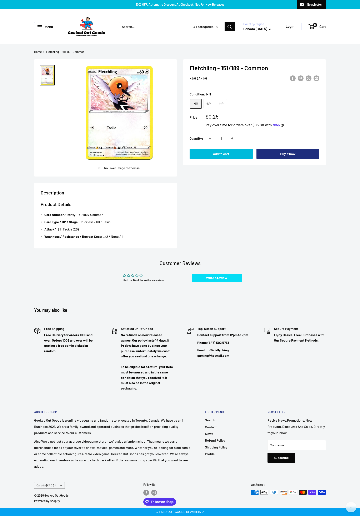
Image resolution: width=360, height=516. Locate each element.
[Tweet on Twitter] (308, 78)
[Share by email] (316, 78)
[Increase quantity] (232, 138)
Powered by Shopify (47, 501)
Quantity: (196, 138)
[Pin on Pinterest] (301, 78)
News (209, 434)
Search (210, 420)
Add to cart (221, 154)
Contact (211, 427)
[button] (180, 512)
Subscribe (281, 458)
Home (38, 52)
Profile (210, 454)
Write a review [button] (216, 278)
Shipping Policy (216, 447)
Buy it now (287, 154)
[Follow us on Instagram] (154, 493)
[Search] (230, 26)
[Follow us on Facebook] (146, 493)
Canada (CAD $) (45, 485)
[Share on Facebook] (293, 78)
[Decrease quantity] (210, 138)
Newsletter (314, 4)
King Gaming (198, 78)
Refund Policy (215, 440)
